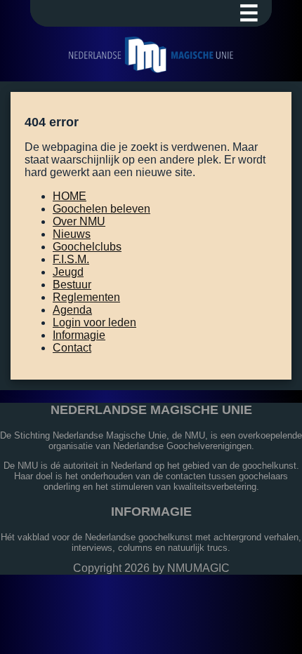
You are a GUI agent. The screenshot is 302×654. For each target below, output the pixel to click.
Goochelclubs (87, 247)
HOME (69, 196)
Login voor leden (94, 322)
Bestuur (72, 285)
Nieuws (72, 234)
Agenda (72, 310)
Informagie (79, 335)
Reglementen (86, 297)
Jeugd (68, 272)
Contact (72, 348)
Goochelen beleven (101, 209)
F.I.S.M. (71, 259)
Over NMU (79, 221)
